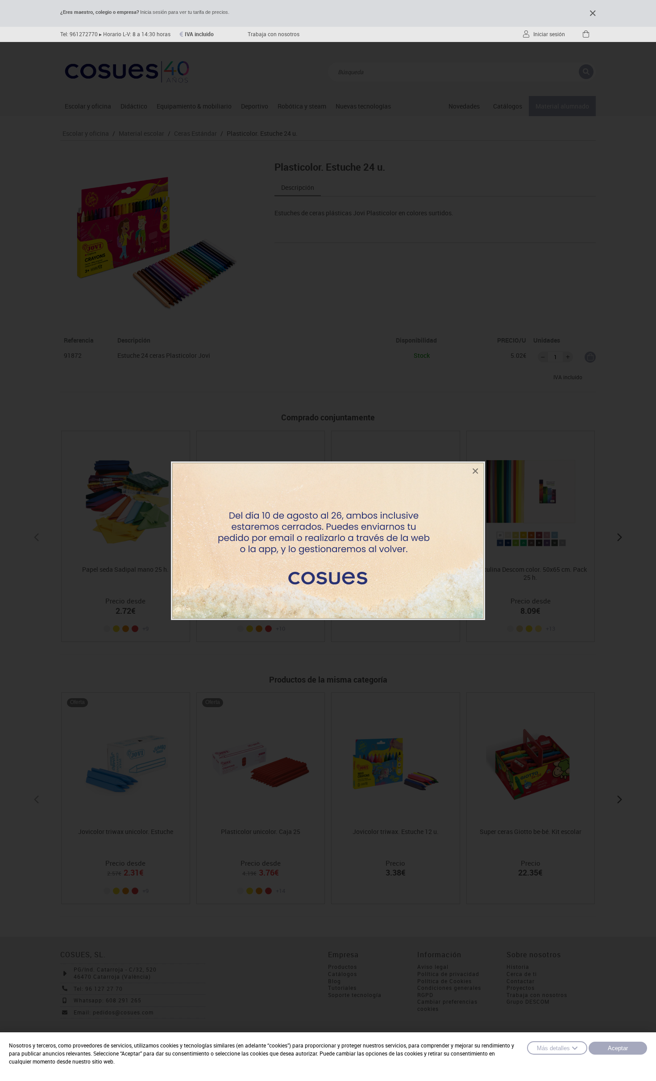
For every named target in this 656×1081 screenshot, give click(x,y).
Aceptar (618, 1048)
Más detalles (553, 1048)
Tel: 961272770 (79, 34)
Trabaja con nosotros (273, 34)
